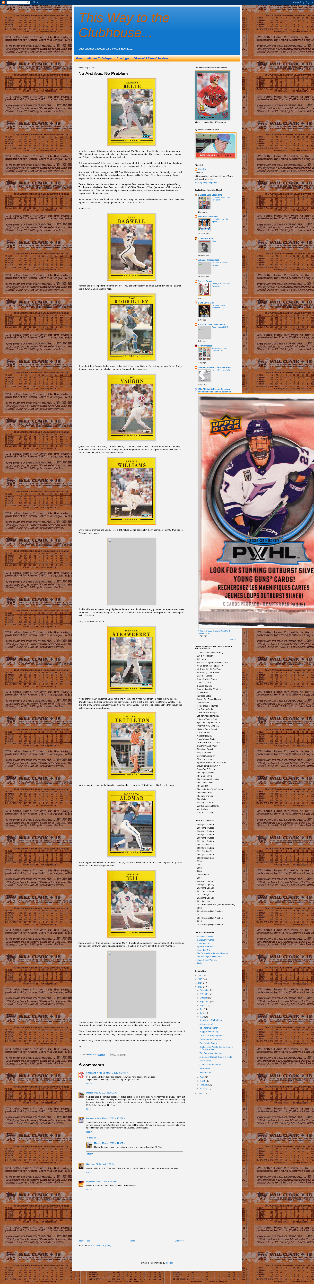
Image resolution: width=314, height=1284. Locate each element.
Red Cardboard (205, 346)
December (205, 990)
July (202, 1009)
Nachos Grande (205, 281)
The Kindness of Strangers (211, 1053)
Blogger (169, 1263)
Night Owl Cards (205, 238)
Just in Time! (205, 1061)
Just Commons (203, 943)
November (205, 994)
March (203, 1081)
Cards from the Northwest (211, 1039)
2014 (200, 983)
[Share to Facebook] (121, 1054)
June (202, 1013)
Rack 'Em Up (205, 1068)
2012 (200, 1093)
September (205, 1001)
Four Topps (123, 58)
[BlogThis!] (115, 1054)
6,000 (214, 241)
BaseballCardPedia (206, 937)
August (203, 1005)
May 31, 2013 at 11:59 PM (103, 1164)
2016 (200, 975)
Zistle (199, 963)
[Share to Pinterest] (124, 1054)
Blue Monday (205, 1072)
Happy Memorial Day (209, 1032)
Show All (233, 639)
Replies (92, 1138)
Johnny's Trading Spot (208, 260)
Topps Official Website (207, 960)
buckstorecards (93, 1118)
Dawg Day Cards (206, 303)
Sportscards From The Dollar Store (214, 367)
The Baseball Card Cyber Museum (212, 953)
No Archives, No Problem (211, 1020)
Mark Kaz (202, 169)
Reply (89, 1084)
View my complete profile (206, 183)
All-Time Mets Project (99, 58)
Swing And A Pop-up (95, 1073)
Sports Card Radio (205, 947)
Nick (88, 1164)
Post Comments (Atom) (101, 1245)
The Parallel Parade (208, 1043)
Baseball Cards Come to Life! (211, 324)
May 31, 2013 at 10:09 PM (105, 1093)
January (204, 1088)
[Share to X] (118, 1054)
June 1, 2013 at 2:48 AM (106, 1181)
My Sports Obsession (208, 217)
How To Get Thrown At (221, 370)
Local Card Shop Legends (211, 1035)
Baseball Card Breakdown (210, 195)
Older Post (179, 1241)
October (203, 998)
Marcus (89, 1093)
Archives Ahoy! (206, 1024)
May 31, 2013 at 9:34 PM (117, 1073)
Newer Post (84, 1241)
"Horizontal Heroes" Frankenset (151, 58)
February (204, 1085)
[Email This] (112, 1054)
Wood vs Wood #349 (220, 327)
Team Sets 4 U (203, 950)
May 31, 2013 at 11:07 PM (113, 1143)
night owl (90, 1181)
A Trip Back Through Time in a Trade (216, 1057)
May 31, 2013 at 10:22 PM (113, 1118)
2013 (200, 987)
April (202, 1077)
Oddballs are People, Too (211, 1065)
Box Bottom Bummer (209, 1028)
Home (79, 58)
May (202, 1017)
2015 (200, 979)
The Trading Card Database (209, 956)
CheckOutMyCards (205, 940)
